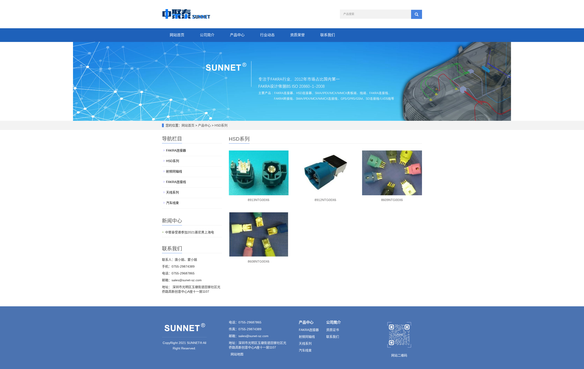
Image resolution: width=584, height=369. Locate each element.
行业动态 (267, 35)
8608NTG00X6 (258, 261)
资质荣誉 (297, 35)
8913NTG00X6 (258, 200)
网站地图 (237, 354)
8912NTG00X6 (325, 200)
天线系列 (172, 192)
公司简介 (207, 35)
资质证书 (332, 330)
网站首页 (177, 35)
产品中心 (237, 35)
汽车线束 (172, 203)
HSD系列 (220, 125)
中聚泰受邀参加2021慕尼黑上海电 (189, 232)
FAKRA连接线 (176, 182)
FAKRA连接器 (176, 150)
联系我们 (327, 35)
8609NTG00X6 (392, 200)
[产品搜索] (416, 14)
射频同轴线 (174, 171)
